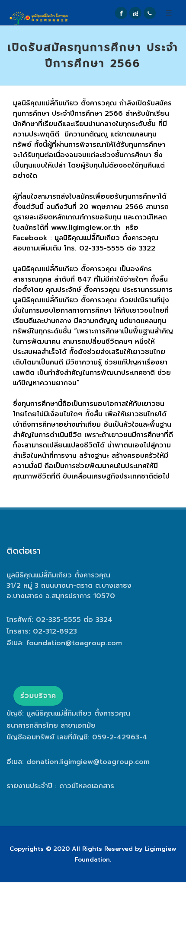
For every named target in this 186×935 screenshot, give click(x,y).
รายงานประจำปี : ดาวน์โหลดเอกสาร (60, 786)
